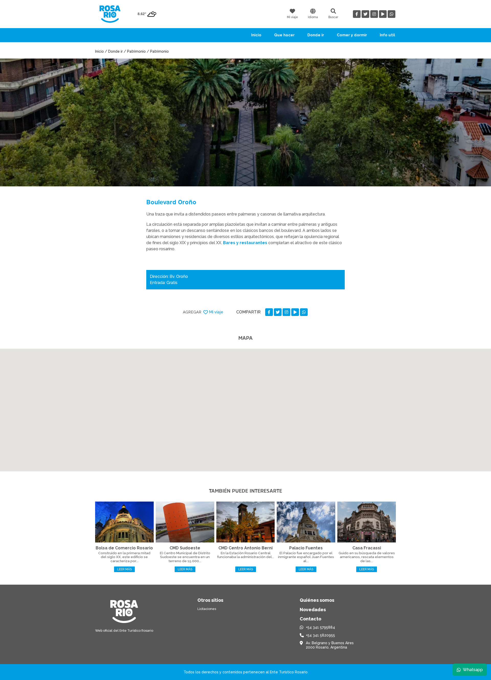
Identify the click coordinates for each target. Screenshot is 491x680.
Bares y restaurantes (245, 242)
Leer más (124, 569)
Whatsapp (473, 669)
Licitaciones (206, 609)
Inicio (256, 35)
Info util (387, 35)
